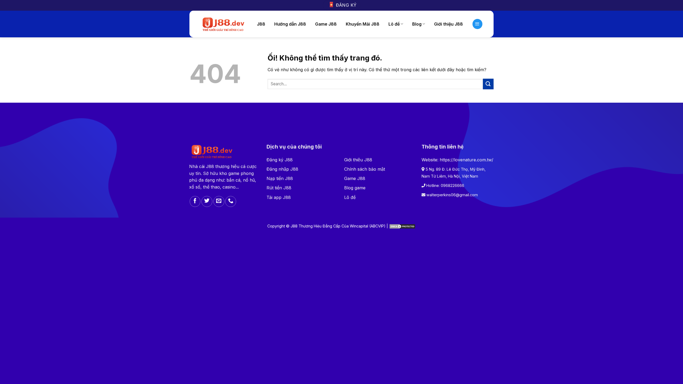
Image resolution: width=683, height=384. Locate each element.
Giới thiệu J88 (358, 159)
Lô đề (350, 197)
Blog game (355, 187)
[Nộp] (488, 84)
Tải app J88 (279, 197)
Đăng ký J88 (280, 159)
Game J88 (326, 24)
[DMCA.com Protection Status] (402, 226)
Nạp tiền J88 (280, 178)
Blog (417, 24)
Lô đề (394, 24)
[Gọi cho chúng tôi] (230, 201)
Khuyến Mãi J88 (362, 24)
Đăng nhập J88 (282, 169)
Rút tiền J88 (279, 187)
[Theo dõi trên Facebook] (195, 201)
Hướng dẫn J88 (290, 24)
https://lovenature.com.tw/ (466, 159)
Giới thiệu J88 (448, 24)
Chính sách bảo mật (364, 169)
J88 (261, 24)
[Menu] (477, 24)
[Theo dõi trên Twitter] (206, 201)
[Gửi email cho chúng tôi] (218, 201)
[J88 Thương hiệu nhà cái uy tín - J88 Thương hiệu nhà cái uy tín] (223, 24)
